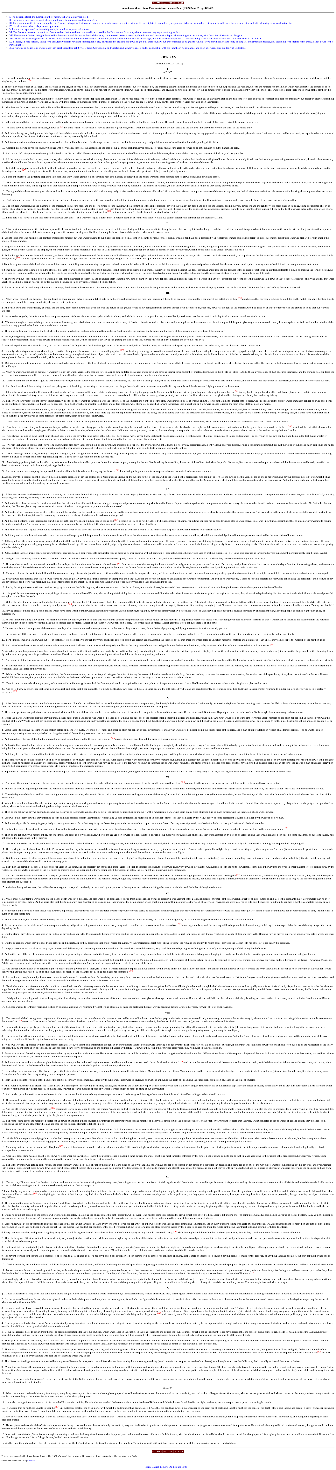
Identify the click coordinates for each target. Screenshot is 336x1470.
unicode (31, 1461)
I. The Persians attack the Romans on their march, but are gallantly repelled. (48, 16)
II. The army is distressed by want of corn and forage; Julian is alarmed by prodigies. (53, 19)
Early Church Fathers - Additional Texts (166, 1466)
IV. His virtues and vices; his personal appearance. (35, 26)
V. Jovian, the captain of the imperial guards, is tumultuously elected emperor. (50, 29)
